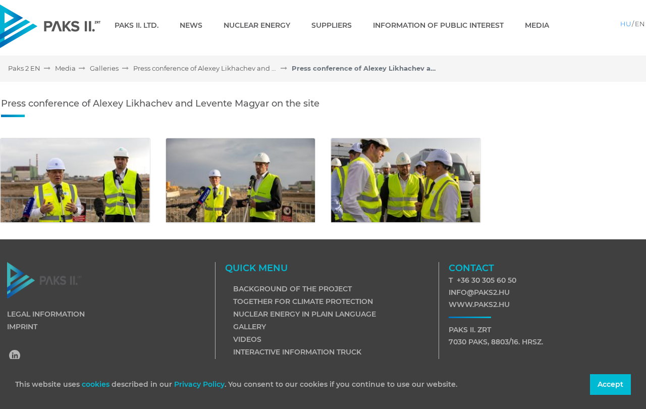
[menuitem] (141, 25)
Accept (610, 384)
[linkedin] (15, 356)
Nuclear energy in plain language (304, 314)
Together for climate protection (303, 301)
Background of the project (292, 288)
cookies (97, 384)
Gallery (249, 326)
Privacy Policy (199, 384)
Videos (247, 339)
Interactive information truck (297, 351)
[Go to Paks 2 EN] (50, 26)
